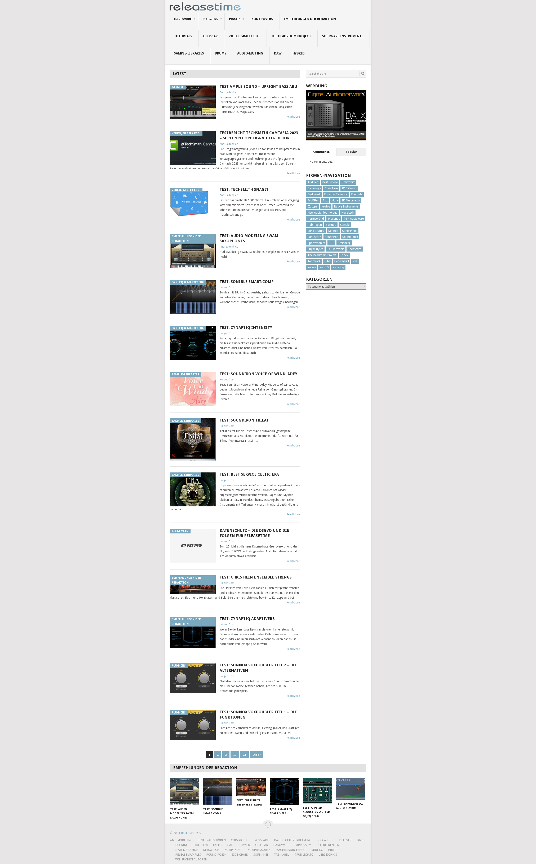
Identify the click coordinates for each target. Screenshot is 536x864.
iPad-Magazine (186, 849)
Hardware (183, 19)
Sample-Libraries (189, 53)
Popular (351, 151)
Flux (325, 200)
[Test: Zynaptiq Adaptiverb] (284, 791)
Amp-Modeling (181, 840)
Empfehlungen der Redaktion (310, 19)
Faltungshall (223, 845)
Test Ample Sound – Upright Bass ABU (258, 86)
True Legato (303, 854)
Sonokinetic (349, 230)
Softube (331, 224)
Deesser (345, 840)
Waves (312, 267)
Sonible (344, 224)
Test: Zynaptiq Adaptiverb (247, 618)
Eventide (356, 194)
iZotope (312, 206)
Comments (321, 151)
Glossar (210, 36)
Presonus (334, 218)
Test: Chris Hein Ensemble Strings (256, 577)
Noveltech (347, 212)
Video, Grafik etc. (244, 36)
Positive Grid (316, 218)
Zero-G (324, 267)
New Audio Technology (322, 212)
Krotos (325, 206)
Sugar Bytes (315, 249)
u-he (327, 261)
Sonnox (333, 230)
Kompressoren (259, 849)
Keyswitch (211, 849)
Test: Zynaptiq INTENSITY (246, 327)
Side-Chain (240, 854)
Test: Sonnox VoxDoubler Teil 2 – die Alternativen (258, 667)
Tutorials (183, 36)
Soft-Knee (261, 854)
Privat (333, 849)
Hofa (335, 200)
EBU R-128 (200, 845)
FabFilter (313, 200)
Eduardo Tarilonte (335, 194)
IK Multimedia (351, 200)
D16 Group (349, 188)
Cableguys (314, 188)
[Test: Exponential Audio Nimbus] (350, 789)
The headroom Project (322, 255)
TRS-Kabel (281, 854)
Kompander (233, 849)
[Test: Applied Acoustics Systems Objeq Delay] (317, 791)
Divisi (361, 840)
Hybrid (298, 53)
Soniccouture (316, 230)
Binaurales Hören (212, 840)
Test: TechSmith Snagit (244, 189)
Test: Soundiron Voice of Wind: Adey (258, 374)
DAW (278, 53)
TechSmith (354, 249)
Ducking (181, 845)
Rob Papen (315, 224)
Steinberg (344, 243)
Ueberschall (341, 261)
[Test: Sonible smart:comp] (217, 791)
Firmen (244, 845)
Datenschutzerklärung (292, 840)
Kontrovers (262, 19)
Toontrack (314, 261)
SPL (331, 243)
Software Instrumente (342, 36)
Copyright (239, 840)
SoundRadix (350, 237)
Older (257, 754)
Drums (220, 53)
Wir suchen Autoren (191, 859)
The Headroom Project (291, 36)
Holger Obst (227, 287)
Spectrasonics (316, 243)
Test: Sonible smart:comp (247, 281)
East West (314, 194)
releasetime (190, 832)
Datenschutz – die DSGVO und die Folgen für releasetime (254, 533)
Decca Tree (325, 840)
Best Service (330, 182)
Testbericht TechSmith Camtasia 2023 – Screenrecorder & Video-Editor (259, 135)
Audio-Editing (250, 53)
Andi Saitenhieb (229, 92)
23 (244, 754)
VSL (355, 261)
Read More (293, 116)
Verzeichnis (328, 854)
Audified (313, 182)
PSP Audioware (354, 218)
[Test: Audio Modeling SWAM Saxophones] (184, 791)
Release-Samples (188, 854)
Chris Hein (331, 188)
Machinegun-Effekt (291, 849)
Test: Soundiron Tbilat (244, 420)
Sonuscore (314, 237)
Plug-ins (210, 19)
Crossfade (261, 840)
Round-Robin (216, 854)
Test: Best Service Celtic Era (249, 474)
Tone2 (344, 255)
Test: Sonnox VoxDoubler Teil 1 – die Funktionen (258, 714)
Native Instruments (346, 206)
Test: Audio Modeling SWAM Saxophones (249, 238)
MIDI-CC (317, 849)
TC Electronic (335, 249)
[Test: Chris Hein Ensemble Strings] (251, 787)
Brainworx (348, 182)
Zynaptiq (338, 267)
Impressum (302, 845)
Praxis (235, 19)
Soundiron (331, 237)
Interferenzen (327, 845)
